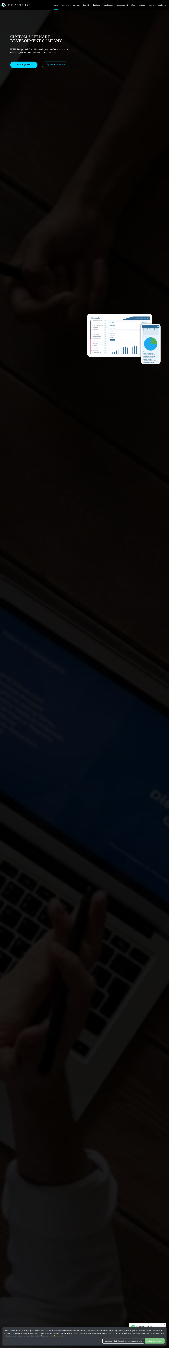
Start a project (122, 5)
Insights (142, 5)
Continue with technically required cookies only (123, 1341)
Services (76, 5)
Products (96, 5)
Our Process (108, 5)
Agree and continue (154, 1341)
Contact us (162, 5)
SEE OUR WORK (57, 65)
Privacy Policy (59, 1336)
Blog (133, 5)
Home (56, 5)
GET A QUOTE (23, 65)
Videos (151, 5)
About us (65, 5)
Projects (86, 5)
